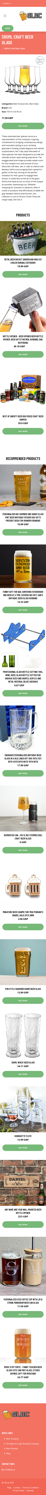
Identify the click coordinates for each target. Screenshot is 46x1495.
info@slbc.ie (7, 3)
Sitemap (29, 1490)
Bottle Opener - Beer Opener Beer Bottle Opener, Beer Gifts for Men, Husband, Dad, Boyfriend (23, 339)
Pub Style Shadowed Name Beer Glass (23, 988)
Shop (7, 28)
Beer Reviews (12, 1448)
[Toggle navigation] (5, 16)
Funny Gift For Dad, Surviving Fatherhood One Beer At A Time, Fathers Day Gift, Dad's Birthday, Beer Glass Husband (23, 595)
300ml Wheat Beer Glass (23, 1062)
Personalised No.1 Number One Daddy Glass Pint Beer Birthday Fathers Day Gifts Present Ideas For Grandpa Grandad (23, 517)
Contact (16, 1487)
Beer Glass (34, 104)
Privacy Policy (18, 1490)
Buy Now (23, 126)
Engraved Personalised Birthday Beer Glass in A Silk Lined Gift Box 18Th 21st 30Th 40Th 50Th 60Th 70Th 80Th (23, 758)
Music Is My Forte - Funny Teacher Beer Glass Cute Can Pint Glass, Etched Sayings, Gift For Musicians (23, 1370)
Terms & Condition (30, 1487)
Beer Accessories (20, 104)
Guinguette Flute (23, 1135)
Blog (8, 1453)
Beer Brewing (12, 1438)
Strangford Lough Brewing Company (22, 1443)
